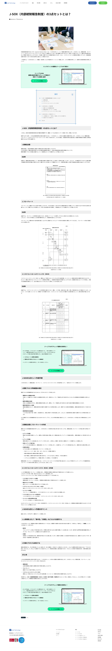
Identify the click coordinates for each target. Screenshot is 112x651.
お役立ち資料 (58, 2)
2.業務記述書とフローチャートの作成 (50, 109)
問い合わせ (100, 639)
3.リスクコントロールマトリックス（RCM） (51, 103)
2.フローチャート (46, 101)
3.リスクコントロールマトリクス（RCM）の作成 (52, 111)
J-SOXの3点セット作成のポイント (48, 114)
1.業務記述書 (45, 100)
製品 (33, 2)
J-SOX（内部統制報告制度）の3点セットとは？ (51, 98)
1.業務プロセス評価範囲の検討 (48, 108)
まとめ (43, 120)
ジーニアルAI (38, 73)
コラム (51, 2)
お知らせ (45, 2)
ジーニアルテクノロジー (24, 2)
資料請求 (99, 640)
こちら (55, 133)
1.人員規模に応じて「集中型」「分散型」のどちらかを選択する (54, 116)
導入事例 (38, 2)
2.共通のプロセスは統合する (48, 117)
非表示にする (72, 94)
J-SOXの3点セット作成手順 (47, 106)
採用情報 (65, 2)
